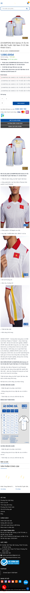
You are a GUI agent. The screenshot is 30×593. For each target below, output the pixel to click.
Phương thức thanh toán (7, 507)
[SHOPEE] (12, 581)
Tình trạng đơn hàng (6, 504)
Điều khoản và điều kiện (7, 527)
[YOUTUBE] (2, 581)
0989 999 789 (20, 109)
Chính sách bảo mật (6, 520)
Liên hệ (3, 511)
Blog (2, 513)
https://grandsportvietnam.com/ (11, 557)
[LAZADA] (16, 581)
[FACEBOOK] (5, 581)
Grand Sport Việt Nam (10, 572)
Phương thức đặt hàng (7, 500)
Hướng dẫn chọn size (7, 523)
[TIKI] (19, 581)
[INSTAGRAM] (9, 581)
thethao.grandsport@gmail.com (11, 555)
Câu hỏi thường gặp (6, 509)
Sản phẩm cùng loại (10, 466)
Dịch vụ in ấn (4, 502)
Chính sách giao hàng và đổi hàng (10, 525)
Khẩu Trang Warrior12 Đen (8, 486)
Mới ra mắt (4, 462)
